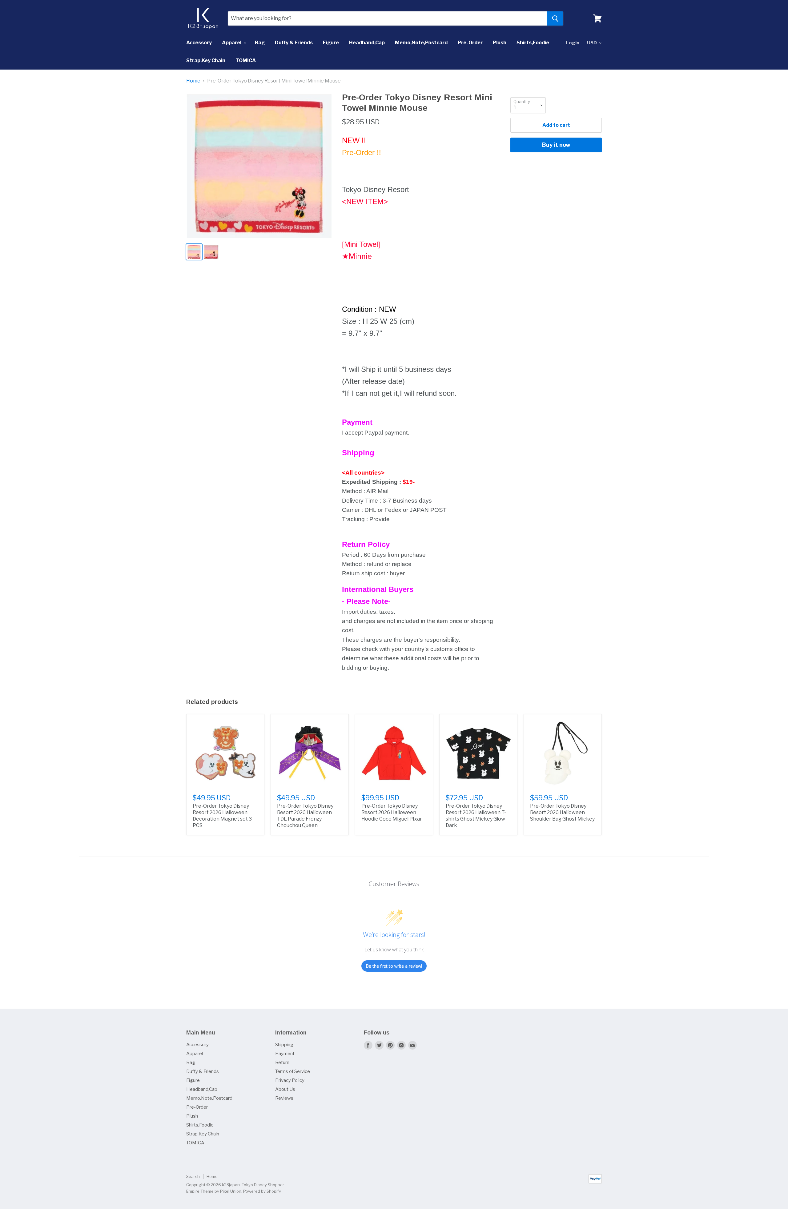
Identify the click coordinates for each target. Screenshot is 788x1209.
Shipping (284, 1044)
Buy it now (556, 145)
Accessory (199, 43)
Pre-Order (470, 43)
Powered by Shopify (262, 1191)
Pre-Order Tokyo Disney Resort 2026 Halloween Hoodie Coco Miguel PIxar (391, 812)
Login (572, 43)
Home (193, 81)
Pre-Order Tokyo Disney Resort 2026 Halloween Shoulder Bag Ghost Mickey (562, 812)
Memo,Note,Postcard (421, 43)
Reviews (284, 1098)
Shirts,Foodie (533, 43)
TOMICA (245, 60)
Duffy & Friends (294, 43)
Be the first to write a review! (394, 966)
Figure (331, 43)
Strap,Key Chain (205, 60)
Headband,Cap (367, 43)
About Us (285, 1089)
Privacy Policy (289, 1080)
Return (282, 1062)
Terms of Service (292, 1071)
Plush (499, 43)
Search (193, 1176)
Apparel (232, 43)
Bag (260, 43)
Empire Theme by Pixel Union (213, 1191)
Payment (285, 1053)
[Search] (555, 18)
